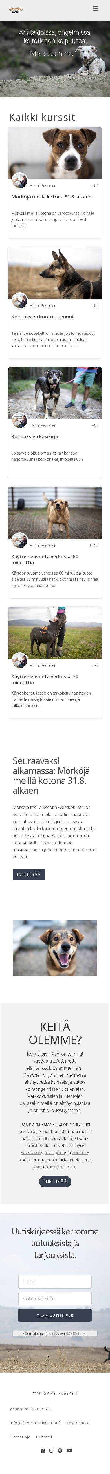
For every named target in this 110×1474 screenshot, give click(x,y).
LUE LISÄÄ (29, 874)
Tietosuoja (20, 1437)
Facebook (31, 1152)
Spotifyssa (64, 1166)
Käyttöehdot (76, 1333)
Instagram (55, 1152)
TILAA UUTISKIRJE (55, 1315)
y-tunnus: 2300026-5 (30, 1409)
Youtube (80, 1152)
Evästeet (44, 1437)
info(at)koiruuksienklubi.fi (35, 1422)
